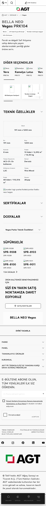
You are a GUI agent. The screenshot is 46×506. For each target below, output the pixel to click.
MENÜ (39, 500)
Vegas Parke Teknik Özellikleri (19, 230)
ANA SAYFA (8, 500)
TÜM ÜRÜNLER (9, 272)
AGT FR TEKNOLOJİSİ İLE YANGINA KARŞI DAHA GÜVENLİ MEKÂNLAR (21, 366)
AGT (5, 15)
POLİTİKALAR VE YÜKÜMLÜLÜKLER (32, 430)
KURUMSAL (7, 360)
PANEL (5, 348)
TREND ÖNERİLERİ (8, 430)
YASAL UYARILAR (7, 432)
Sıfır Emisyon (7, 35)
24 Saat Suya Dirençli (16, 32)
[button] (38, 93)
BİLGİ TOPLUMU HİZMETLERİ (12, 434)
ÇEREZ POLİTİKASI (37, 432)
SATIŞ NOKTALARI (28, 500)
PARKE (5, 342)
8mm (5, 32)
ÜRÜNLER (17, 500)
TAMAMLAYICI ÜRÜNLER (13, 354)
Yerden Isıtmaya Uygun (35, 32)
